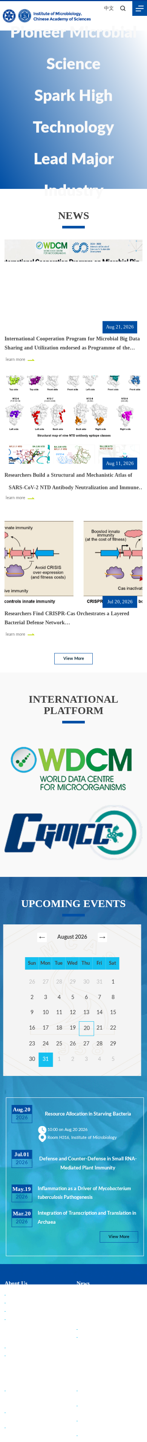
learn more (15, 358)
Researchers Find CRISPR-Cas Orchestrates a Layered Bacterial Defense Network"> (70, 617)
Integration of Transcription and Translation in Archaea (85, 1393)
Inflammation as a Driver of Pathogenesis (82, 1368)
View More (73, 658)
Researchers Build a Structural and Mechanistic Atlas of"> (72, 480)
